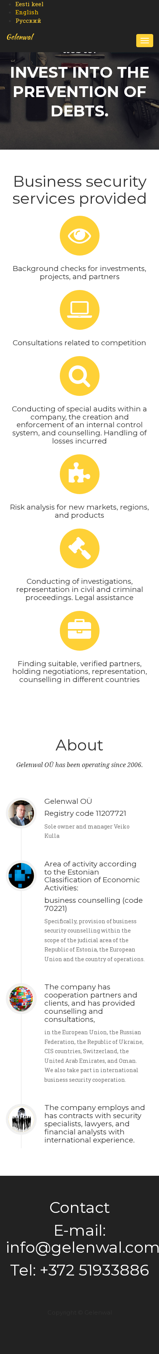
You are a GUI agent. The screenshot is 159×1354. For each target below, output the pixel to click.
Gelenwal (19, 36)
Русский (28, 20)
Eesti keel (29, 4)
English (27, 12)
